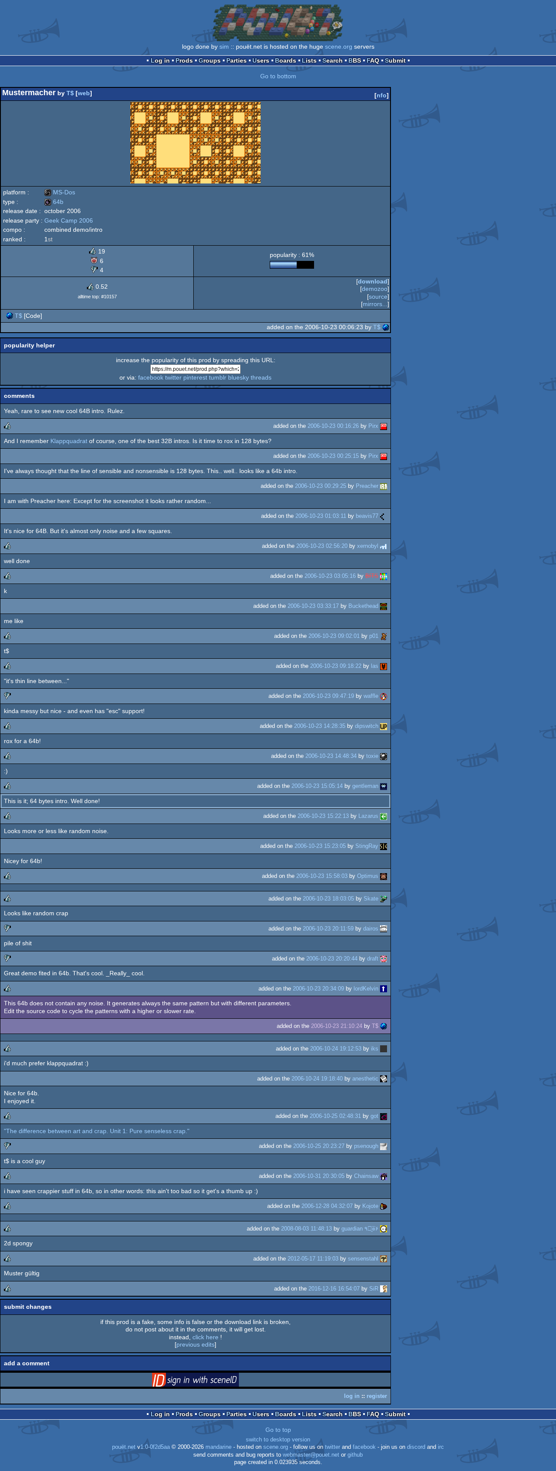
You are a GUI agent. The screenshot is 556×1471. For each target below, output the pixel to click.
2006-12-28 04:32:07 (327, 1206)
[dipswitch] (383, 726)
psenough (366, 1146)
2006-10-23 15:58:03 (322, 876)
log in (352, 1396)
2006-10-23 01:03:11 (320, 516)
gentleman (365, 786)
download (372, 281)
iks (374, 1048)
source (378, 296)
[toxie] (383, 756)
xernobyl (367, 546)
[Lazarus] (383, 816)
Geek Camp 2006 (68, 220)
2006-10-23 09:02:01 (334, 636)
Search (332, 60)
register (377, 1396)
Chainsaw (366, 1176)
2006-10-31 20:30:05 (318, 1176)
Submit (395, 60)
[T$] (9, 315)
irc (441, 1447)
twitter (173, 377)
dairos (370, 928)
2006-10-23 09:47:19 (328, 696)
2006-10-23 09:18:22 (335, 666)
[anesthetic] (383, 1078)
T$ (70, 93)
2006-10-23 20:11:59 (328, 928)
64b (53, 201)
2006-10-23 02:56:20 (322, 546)
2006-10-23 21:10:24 (336, 1026)
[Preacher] (383, 486)
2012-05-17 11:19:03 (313, 1258)
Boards (285, 60)
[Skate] (383, 898)
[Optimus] (383, 876)
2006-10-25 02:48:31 (335, 1116)
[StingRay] (383, 846)
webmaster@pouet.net (311, 1455)
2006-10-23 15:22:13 (323, 816)
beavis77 (367, 516)
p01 (373, 636)
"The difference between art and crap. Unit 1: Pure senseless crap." (96, 1130)
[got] (383, 1116)
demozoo (374, 288)
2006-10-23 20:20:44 (331, 958)
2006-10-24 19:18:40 (317, 1078)
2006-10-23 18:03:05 (328, 898)
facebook (150, 377)
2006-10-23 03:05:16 (330, 576)
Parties (236, 60)
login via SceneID (209, 1381)
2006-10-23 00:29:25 (320, 486)
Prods (184, 60)
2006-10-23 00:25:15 (333, 456)
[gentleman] (383, 786)
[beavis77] (383, 516)
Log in (160, 60)
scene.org (338, 46)
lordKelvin (366, 988)
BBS (354, 60)
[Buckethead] (383, 606)
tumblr (217, 377)
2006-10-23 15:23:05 (320, 846)
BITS (371, 576)
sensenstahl (363, 1258)
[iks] (383, 1048)
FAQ (373, 60)
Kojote (370, 1206)
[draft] (383, 958)
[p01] (383, 636)
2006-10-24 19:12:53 (335, 1048)
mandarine (218, 1447)
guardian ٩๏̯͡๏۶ (359, 1228)
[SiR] (383, 1288)
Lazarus (368, 816)
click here (205, 1337)
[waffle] (383, 696)
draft (372, 958)
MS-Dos (59, 192)
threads (261, 377)
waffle (371, 696)
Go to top (278, 1429)
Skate (371, 898)
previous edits (195, 1344)
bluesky (238, 377)
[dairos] (383, 928)
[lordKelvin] (383, 988)
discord (416, 1447)
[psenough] (383, 1146)
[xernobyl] (383, 546)
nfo (382, 95)
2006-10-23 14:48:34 (331, 756)
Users (260, 60)
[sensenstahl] (383, 1258)
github (355, 1455)
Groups (210, 60)
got (374, 1116)
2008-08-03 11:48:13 (306, 1228)
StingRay (366, 846)
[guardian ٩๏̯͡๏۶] (383, 1228)
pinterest (195, 377)
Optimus (367, 876)
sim (224, 46)
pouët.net (124, 1447)
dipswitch (366, 726)
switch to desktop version (278, 1440)
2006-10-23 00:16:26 (333, 426)
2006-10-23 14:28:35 (319, 726)
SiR (373, 1288)
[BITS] (383, 576)
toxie (372, 756)
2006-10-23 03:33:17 (313, 606)
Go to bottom (278, 76)
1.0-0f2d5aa (155, 1447)
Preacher (367, 486)
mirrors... (375, 303)
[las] (383, 666)
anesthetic (365, 1078)
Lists (309, 60)
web (84, 93)
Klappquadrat (68, 440)
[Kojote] (383, 1206)
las (374, 666)
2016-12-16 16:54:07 (334, 1288)
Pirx (373, 426)
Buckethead (363, 606)
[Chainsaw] (383, 1176)
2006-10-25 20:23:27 (318, 1146)
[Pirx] (383, 426)
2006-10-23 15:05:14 (317, 786)
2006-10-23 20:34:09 (318, 988)
